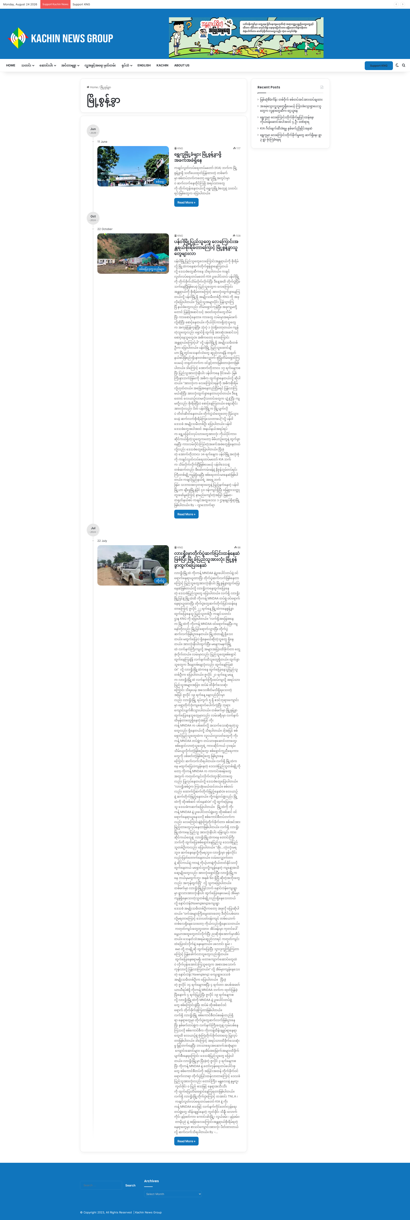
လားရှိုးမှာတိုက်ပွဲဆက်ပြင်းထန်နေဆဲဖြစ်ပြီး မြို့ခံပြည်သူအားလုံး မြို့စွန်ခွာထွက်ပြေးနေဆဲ (207, 559)
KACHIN (162, 65)
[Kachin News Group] (163, 38)
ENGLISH (144, 65)
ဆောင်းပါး (46, 65)
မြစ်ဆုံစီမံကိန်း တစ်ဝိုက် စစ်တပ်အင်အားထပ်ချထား (291, 99)
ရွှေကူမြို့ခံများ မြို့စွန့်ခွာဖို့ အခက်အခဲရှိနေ (197, 157)
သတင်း (26, 65)
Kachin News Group (148, 1212)
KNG (180, 148)
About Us (181, 65)
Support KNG (81, 4)
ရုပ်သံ (125, 65)
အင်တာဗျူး (68, 65)
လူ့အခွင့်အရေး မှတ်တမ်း (100, 65)
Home (10, 65)
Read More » (186, 202)
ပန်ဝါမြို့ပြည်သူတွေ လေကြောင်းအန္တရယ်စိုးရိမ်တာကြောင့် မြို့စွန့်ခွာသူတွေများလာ (206, 247)
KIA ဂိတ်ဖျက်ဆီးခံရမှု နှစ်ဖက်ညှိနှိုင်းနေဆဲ (286, 128)
